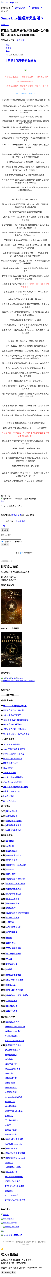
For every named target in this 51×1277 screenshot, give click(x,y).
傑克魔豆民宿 (11, 1134)
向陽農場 (10, 922)
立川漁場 (10, 841)
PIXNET (11, 1242)
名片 (7, 51)
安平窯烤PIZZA (9, 801)
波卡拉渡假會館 (12, 1120)
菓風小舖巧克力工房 (14, 990)
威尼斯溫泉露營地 (13, 825)
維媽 (3, 501)
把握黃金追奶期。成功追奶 (14, 729)
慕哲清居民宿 (11, 1078)
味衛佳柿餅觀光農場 (14, 980)
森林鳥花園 (11, 985)
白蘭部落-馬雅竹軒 (14, 821)
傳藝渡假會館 (11, 1088)
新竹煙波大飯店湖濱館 (15, 1153)
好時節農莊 (11, 908)
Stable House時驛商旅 (14, 1177)
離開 (13, 1272)
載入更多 (5, 530)
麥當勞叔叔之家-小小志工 (13, 754)
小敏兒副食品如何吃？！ (13, 715)
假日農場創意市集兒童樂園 (17, 913)
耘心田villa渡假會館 (13, 1097)
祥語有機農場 (11, 851)
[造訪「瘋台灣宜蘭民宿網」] (11, 1235)
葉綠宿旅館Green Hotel (15, 1158)
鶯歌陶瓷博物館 (12, 904)
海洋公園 (10, 846)
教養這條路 (20, 521)
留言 (19, 515)
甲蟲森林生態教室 (13, 855)
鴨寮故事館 (11, 874)
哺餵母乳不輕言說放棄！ (13, 724)
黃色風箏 (9, 1191)
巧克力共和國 (11, 964)
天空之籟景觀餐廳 (13, 948)
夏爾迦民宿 (10, 1083)
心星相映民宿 (11, 1092)
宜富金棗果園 (11, 860)
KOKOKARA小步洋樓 (14, 1186)
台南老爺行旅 (11, 1172)
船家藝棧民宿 (11, 1106)
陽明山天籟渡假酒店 (14, 1139)
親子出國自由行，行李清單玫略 (16, 734)
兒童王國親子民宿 (12, 1069)
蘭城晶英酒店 (11, 1055)
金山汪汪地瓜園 (12, 899)
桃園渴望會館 (11, 1149)
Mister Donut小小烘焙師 (12, 782)
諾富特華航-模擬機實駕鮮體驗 (15, 787)
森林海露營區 (11, 816)
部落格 (8, 48)
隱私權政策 (42, 1242)
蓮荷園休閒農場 (12, 918)
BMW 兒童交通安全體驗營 (14, 749)
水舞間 (8, 1125)
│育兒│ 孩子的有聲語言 (21, 60)
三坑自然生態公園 (13, 927)
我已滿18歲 (6, 1272)
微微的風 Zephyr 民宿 (14, 1111)
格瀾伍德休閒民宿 (12, 1036)
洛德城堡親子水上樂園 (15, 884)
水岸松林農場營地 (13, 830)
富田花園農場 (11, 932)
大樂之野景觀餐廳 (13, 975)
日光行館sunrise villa (13, 1144)
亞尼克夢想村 (8, 796)
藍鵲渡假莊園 (11, 811)
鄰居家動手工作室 (10, 763)
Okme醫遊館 (8, 768)
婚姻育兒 (20, 40)
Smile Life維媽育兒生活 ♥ (22, 18)
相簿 (7, 45)
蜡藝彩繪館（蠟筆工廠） (16, 865)
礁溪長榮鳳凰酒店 (12, 1050)
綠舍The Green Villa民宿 (15, 1027)
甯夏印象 (9, 1074)
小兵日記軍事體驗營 (11, 745)
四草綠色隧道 (11, 1001)
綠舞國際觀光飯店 (13, 1045)
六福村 (9, 969)
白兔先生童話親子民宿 (14, 1041)
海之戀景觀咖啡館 (13, 954)
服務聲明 (25, 1244)
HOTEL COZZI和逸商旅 (15, 1200)
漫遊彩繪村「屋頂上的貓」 (17, 995)
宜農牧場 (10, 870)
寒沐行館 (9, 1059)
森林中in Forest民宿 (13, 1031)
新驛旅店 (9, 1163)
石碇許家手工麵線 (13, 894)
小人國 (9, 959)
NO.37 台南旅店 (12, 1195)
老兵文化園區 (11, 1011)
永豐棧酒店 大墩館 (13, 1167)
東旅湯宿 (9, 1116)
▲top (3, 526)
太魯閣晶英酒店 (12, 1022)
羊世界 (9, 938)
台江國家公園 (11, 1006)
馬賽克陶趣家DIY (13, 889)
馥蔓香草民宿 (11, 1130)
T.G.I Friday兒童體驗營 (12, 759)
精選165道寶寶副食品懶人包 (15, 706)
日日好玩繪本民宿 (12, 1181)
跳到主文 (5, 25)
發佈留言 (5, 544)
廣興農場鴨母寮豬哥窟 (15, 879)
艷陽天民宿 (10, 1102)
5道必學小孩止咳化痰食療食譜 (15, 720)
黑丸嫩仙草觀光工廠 (11, 791)
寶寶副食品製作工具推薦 (13, 710)
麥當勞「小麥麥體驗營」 (13, 777)
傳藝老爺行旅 (11, 1064)
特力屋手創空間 (9, 773)
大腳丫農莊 (11, 943)
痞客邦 (14, 515)
